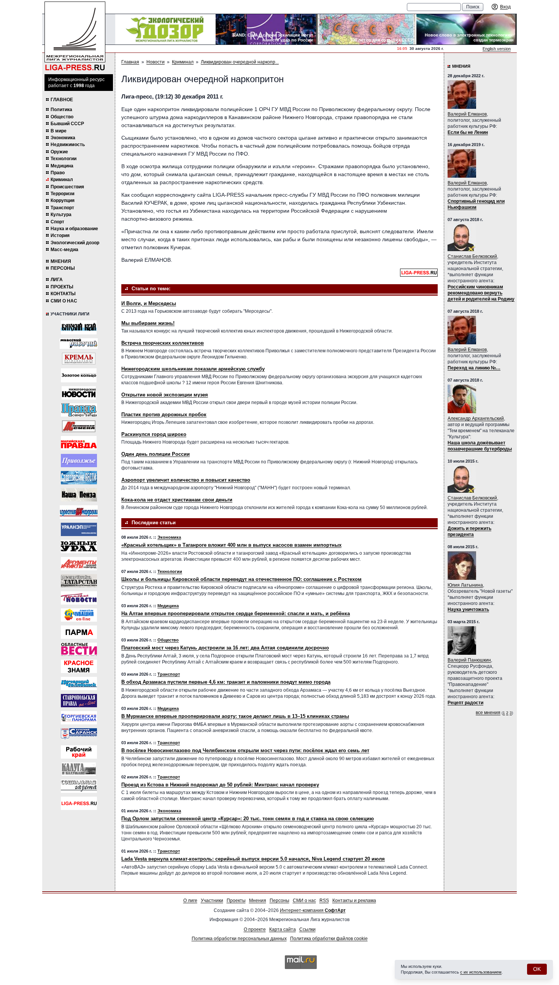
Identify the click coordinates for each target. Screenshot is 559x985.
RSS (324, 900)
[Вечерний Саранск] (79, 735)
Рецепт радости (465, 702)
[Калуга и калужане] (79, 769)
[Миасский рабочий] (79, 343)
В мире (59, 131)
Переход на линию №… (474, 368)
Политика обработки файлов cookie (329, 938)
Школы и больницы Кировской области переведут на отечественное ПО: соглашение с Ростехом (241, 579)
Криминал (62, 179)
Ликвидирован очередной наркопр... (240, 62)
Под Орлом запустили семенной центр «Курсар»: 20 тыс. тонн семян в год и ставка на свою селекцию (247, 818)
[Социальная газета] (79, 786)
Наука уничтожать (468, 609)
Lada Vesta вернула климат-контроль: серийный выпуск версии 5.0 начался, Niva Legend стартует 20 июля (253, 859)
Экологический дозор (75, 242)
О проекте (255, 929)
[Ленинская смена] (78, 426)
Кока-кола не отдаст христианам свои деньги (176, 500)
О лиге (190, 900)
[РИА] (78, 358)
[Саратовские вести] (79, 477)
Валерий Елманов (467, 114)
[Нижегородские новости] (79, 392)
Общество (62, 116)
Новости (155, 62)
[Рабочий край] (79, 752)
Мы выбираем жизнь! (148, 323)
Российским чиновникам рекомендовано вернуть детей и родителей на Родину (481, 293)
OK (537, 969)
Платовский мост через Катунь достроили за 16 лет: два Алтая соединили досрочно (225, 648)
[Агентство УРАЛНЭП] (79, 529)
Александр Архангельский (476, 418)
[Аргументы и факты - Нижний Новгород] (79, 563)
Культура (61, 214)
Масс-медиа (64, 249)
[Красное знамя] (79, 666)
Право (58, 172)
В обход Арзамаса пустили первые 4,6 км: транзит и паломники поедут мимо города (225, 682)
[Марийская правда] (79, 443)
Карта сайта (282, 929)
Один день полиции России (155, 454)
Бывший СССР (67, 123)
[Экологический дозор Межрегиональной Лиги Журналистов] (165, 29)
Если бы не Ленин (468, 132)
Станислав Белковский (472, 256)
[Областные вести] (79, 649)
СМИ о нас (64, 301)
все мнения (488, 712)
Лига (57, 279)
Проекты (62, 287)
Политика (61, 109)
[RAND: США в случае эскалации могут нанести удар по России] (266, 29)
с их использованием (481, 972)
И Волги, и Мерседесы (148, 303)
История (60, 235)
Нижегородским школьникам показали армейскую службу (193, 369)
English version (497, 48)
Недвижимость (68, 144)
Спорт (57, 221)
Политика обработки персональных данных (239, 938)
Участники (212, 900)
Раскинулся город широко (153, 434)
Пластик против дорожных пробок (163, 414)
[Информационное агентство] (79, 460)
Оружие (59, 151)
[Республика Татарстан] (79, 580)
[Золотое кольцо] (79, 375)
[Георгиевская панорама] (79, 717)
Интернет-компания (313, 910)
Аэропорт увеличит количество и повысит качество (185, 480)
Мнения (61, 261)
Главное (62, 99)
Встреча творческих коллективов (162, 343)
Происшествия (67, 186)
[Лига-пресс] (79, 803)
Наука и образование (74, 228)
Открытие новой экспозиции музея (164, 395)
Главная (130, 62)
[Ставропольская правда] (79, 700)
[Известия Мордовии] (79, 512)
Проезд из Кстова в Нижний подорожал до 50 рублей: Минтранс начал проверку (220, 785)
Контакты (63, 293)
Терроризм (63, 193)
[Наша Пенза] (79, 494)
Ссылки (307, 929)
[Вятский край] (79, 327)
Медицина (62, 166)
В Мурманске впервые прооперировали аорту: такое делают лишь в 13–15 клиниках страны (235, 716)
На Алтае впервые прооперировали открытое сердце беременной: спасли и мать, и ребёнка (235, 613)
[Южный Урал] (79, 546)
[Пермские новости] (79, 598)
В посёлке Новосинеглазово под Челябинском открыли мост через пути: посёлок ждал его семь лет (245, 750)
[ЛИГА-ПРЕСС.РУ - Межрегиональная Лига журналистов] (74, 36)
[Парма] (79, 632)
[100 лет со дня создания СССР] (366, 29)
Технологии (63, 158)
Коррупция (63, 200)
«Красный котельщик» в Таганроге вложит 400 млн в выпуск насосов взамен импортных (231, 545)
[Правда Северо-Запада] (79, 410)
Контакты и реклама (354, 900)
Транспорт (62, 207)
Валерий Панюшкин (469, 660)
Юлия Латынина (465, 585)
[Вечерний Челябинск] (79, 683)
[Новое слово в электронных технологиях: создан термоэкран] (466, 29)
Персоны (63, 268)
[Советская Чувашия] (79, 615)
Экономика (63, 137)
